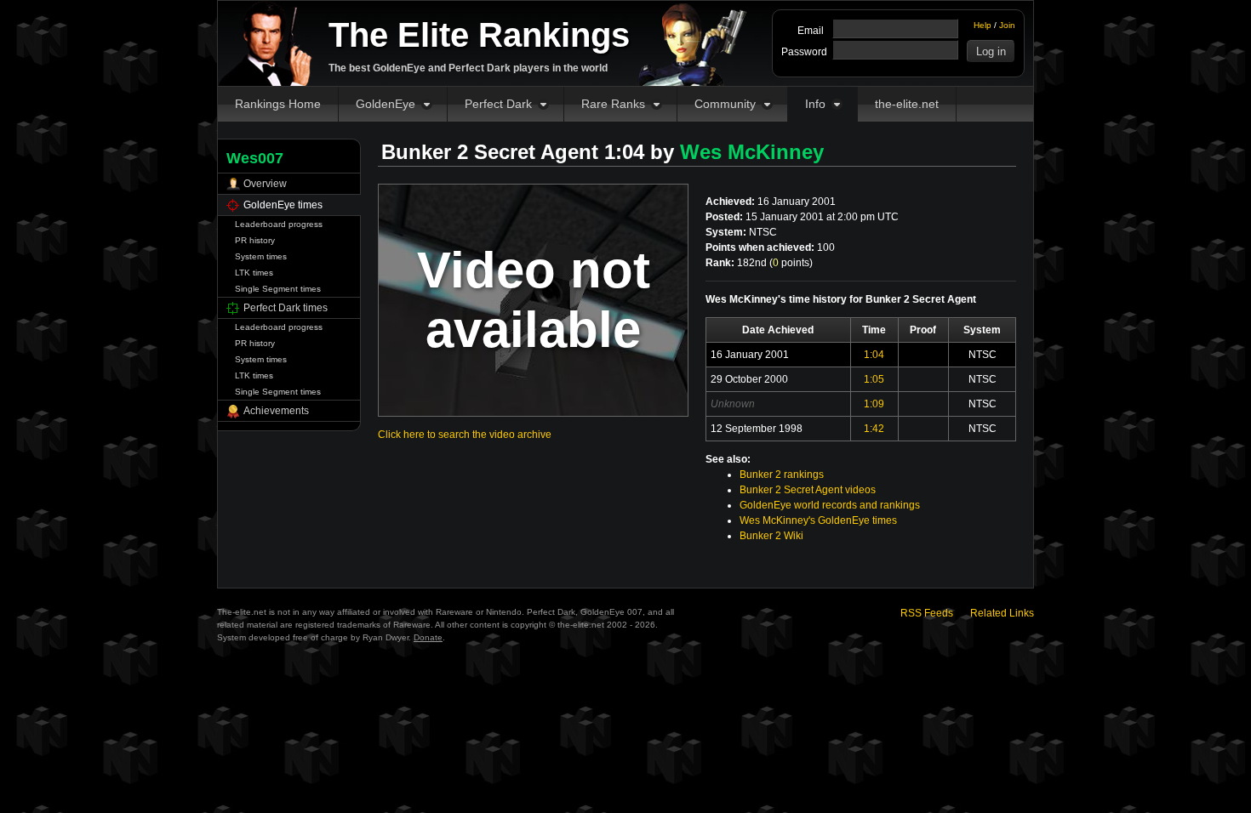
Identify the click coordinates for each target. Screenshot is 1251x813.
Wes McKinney (752, 151)
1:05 (874, 379)
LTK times (254, 272)
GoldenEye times (283, 205)
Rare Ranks (613, 104)
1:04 (874, 355)
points (791, 263)
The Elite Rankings (479, 35)
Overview (265, 184)
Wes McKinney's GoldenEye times (818, 520)
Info (815, 104)
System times (261, 256)
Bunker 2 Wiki (771, 536)
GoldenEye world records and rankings (830, 505)
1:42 (874, 429)
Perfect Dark (498, 104)
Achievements (276, 411)
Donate (428, 637)
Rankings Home (278, 104)
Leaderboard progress (279, 224)
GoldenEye (385, 104)
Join (1007, 25)
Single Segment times (278, 288)
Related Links (1002, 613)
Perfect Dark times (285, 308)
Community (725, 104)
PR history (255, 240)
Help (982, 25)
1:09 (874, 404)
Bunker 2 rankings (782, 474)
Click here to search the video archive (464, 435)
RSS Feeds (926, 613)
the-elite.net (907, 104)
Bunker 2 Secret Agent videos (808, 490)
